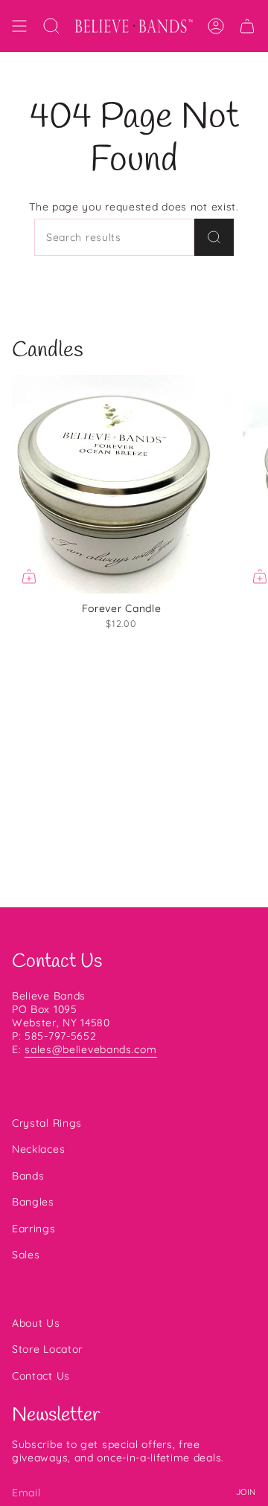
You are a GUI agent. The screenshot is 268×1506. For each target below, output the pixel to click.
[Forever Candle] (121, 484)
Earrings (34, 1228)
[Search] (214, 237)
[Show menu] (19, 26)
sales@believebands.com (90, 1049)
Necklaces (38, 1149)
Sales (26, 1254)
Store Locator (47, 1349)
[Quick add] (29, 576)
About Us (36, 1323)
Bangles (33, 1202)
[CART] (247, 26)
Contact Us (41, 1376)
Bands (28, 1175)
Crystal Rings (47, 1123)
